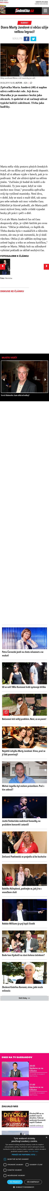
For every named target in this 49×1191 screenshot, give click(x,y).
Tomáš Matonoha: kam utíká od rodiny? (15, 395)
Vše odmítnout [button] (33, 1182)
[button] (24, 1154)
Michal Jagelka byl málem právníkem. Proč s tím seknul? (23, 788)
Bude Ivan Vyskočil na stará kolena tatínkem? (23, 955)
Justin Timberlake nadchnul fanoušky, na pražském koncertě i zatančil (21, 823)
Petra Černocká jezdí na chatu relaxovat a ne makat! (22, 654)
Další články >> (24, 998)
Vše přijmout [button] (15, 1182)
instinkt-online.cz (36, 1126)
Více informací (33, 1151)
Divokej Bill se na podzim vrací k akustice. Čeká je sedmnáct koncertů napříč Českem (37, 1118)
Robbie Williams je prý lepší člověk (18, 924)
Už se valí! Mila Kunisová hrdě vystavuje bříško (24, 687)
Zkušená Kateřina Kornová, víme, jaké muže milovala (22, 989)
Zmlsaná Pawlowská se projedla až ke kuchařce (24, 857)
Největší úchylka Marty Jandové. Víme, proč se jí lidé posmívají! (23, 753)
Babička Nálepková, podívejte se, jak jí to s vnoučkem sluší (21, 891)
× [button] (46, 1137)
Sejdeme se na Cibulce (36, 1068)
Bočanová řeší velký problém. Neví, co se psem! (24, 719)
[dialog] (24, 1163)
